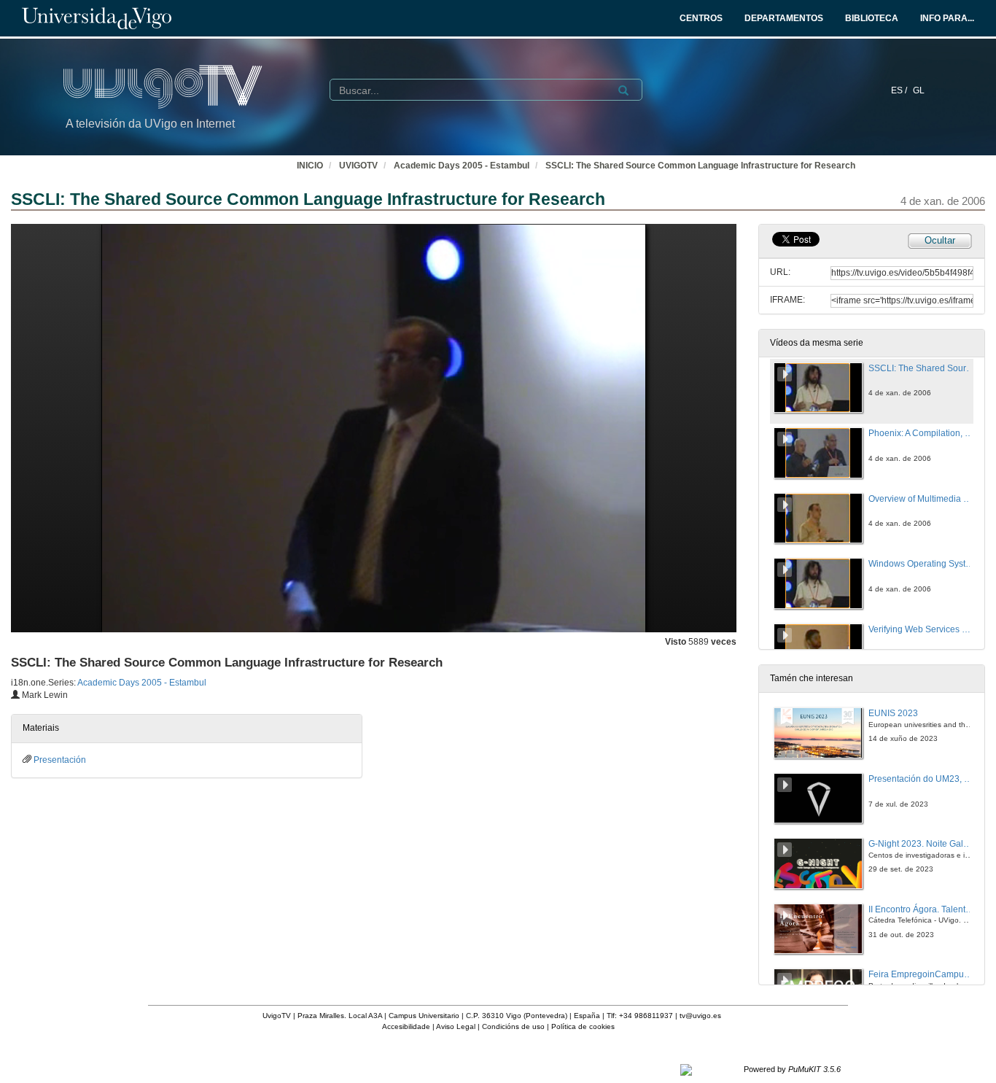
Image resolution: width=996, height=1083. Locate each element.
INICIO (310, 165)
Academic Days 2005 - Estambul (461, 165)
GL (919, 90)
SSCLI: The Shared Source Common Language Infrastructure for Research (700, 165)
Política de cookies (583, 1026)
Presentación (60, 760)
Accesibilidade (406, 1026)
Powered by (792, 1069)
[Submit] (623, 90)
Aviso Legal (455, 1026)
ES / (900, 90)
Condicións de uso (513, 1026)
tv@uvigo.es (700, 1016)
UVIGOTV (358, 165)
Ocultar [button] (940, 240)
